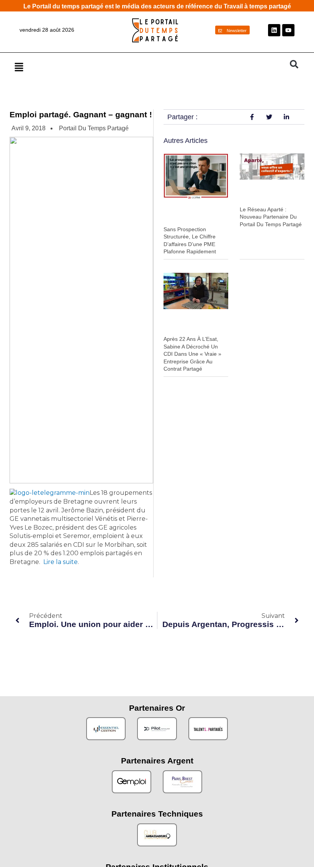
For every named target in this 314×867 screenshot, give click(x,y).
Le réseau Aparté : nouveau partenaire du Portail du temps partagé (271, 216)
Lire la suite (60, 562)
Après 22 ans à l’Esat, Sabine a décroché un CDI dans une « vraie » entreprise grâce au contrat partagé (192, 354)
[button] (148, 67)
